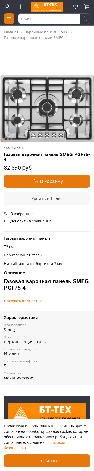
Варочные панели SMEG (47, 32)
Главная (11, 32)
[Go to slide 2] (8, 139)
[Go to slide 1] (4, 139)
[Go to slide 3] (11, 139)
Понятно (47, 460)
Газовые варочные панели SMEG (34, 37)
